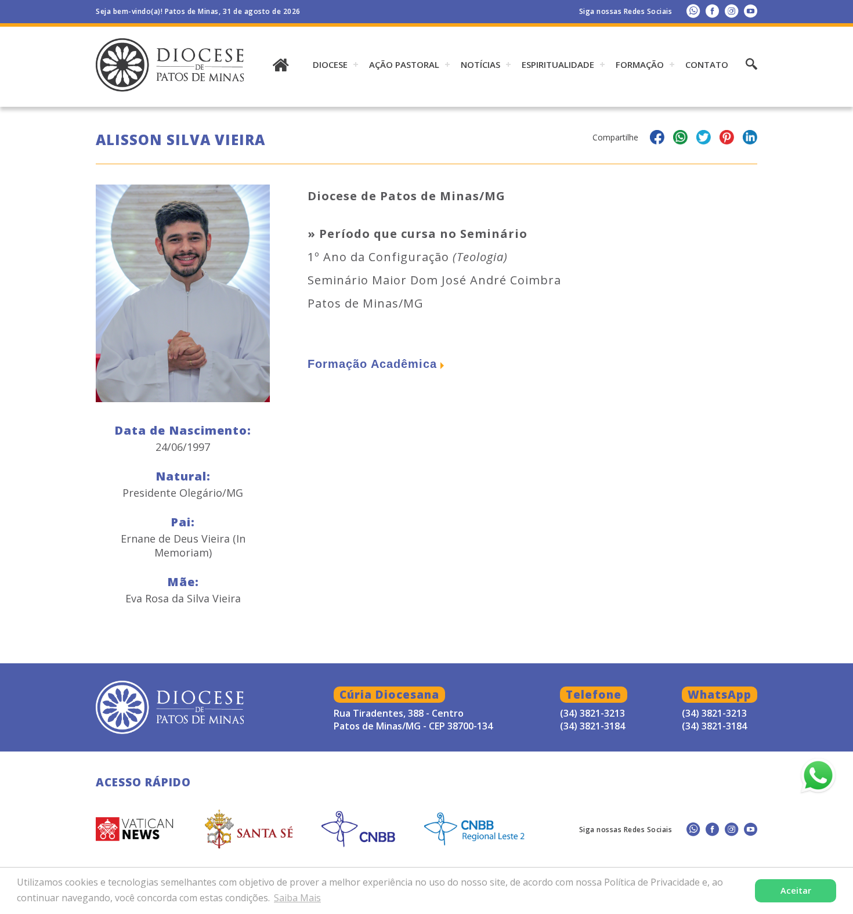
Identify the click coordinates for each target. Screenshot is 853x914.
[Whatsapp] (693, 10)
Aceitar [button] (795, 890)
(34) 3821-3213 (714, 713)
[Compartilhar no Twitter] (703, 139)
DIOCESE (330, 64)
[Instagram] (731, 10)
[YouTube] (750, 10)
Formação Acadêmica (372, 363)
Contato (706, 64)
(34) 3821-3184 (714, 726)
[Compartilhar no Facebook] (657, 139)
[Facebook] (712, 10)
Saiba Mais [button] (297, 897)
